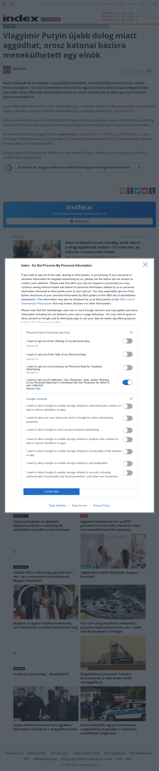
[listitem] (79, 332)
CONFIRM (51, 491)
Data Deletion (57, 505)
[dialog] (79, 385)
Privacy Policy (101, 505)
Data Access (79, 505)
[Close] (146, 265)
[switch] (128, 341)
